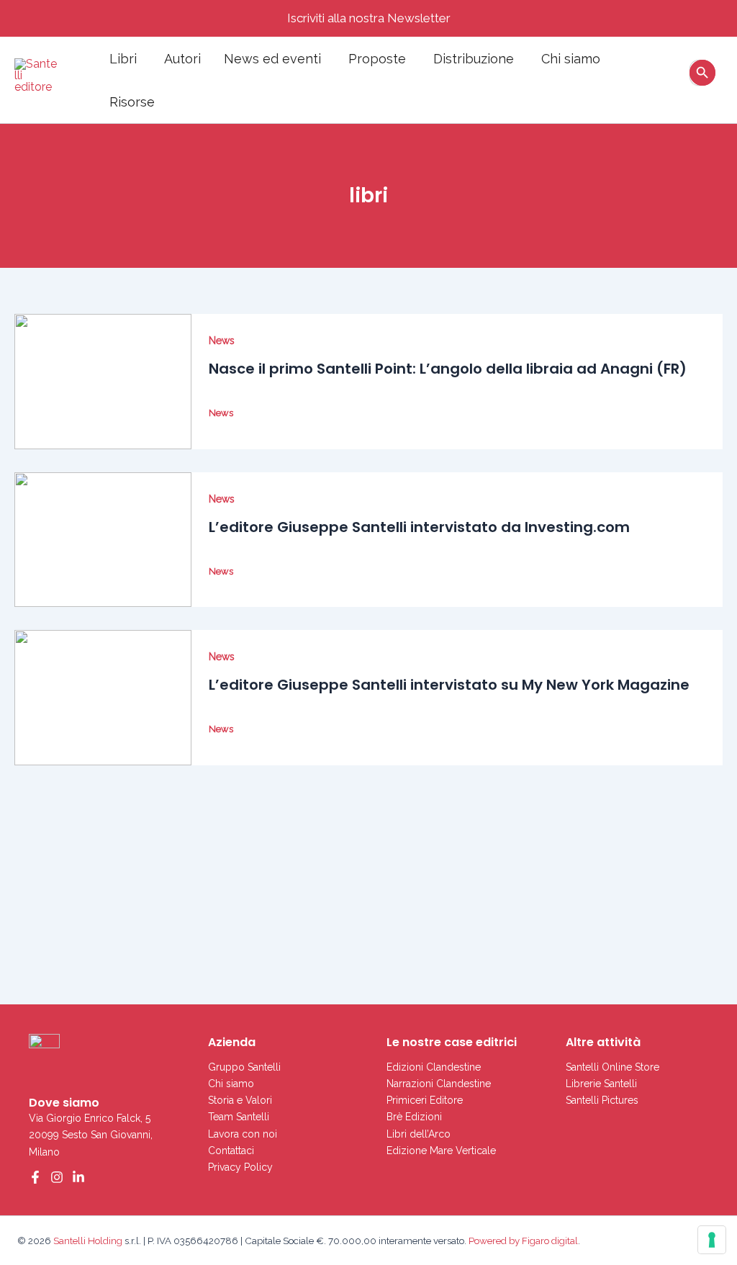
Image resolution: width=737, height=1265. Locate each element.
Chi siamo (570, 58)
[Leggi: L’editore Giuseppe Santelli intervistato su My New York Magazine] (102, 697)
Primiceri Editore (424, 1100)
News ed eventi (272, 58)
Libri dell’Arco (418, 1134)
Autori (182, 58)
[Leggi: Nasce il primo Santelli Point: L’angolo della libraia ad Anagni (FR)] (102, 381)
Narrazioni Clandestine (438, 1083)
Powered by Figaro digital (522, 1240)
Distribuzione (473, 58)
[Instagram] (56, 1177)
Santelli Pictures (602, 1100)
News (222, 340)
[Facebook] (35, 1177)
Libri (123, 58)
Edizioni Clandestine (433, 1067)
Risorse (132, 101)
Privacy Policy (240, 1167)
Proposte (377, 58)
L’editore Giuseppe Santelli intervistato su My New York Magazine (449, 685)
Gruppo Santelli (244, 1067)
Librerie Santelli (601, 1083)
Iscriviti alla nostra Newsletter (369, 18)
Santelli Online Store (612, 1067)
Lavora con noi (242, 1134)
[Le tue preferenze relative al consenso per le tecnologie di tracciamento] (711, 1239)
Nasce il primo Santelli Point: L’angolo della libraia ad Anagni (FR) (448, 369)
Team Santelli (238, 1116)
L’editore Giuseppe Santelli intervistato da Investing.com (419, 527)
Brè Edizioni (414, 1116)
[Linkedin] (78, 1177)
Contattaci (231, 1150)
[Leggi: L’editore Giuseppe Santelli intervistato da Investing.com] (102, 540)
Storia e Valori (240, 1100)
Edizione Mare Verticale (441, 1150)
